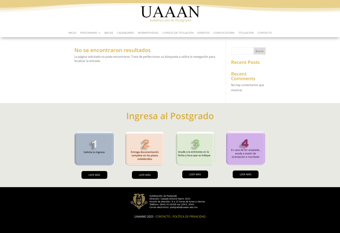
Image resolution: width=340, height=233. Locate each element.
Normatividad (148, 33)
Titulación (246, 33)
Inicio (72, 33)
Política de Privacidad (189, 216)
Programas (88, 33)
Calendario (125, 33)
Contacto (264, 33)
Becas (108, 33)
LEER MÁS (94, 175)
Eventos (203, 33)
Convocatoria (223, 33)
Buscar (260, 51)
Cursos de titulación (178, 33)
